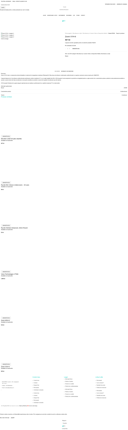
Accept (12, 417)
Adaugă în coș (75, 48)
